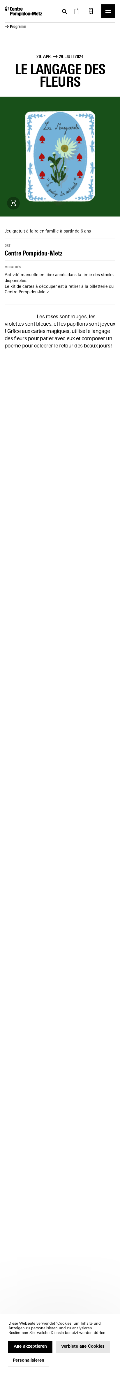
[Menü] (108, 11)
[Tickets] (90, 11)
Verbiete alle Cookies (83, 1346)
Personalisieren (28, 1360)
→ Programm (15, 27)
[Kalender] (76, 11)
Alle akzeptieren (30, 1346)
